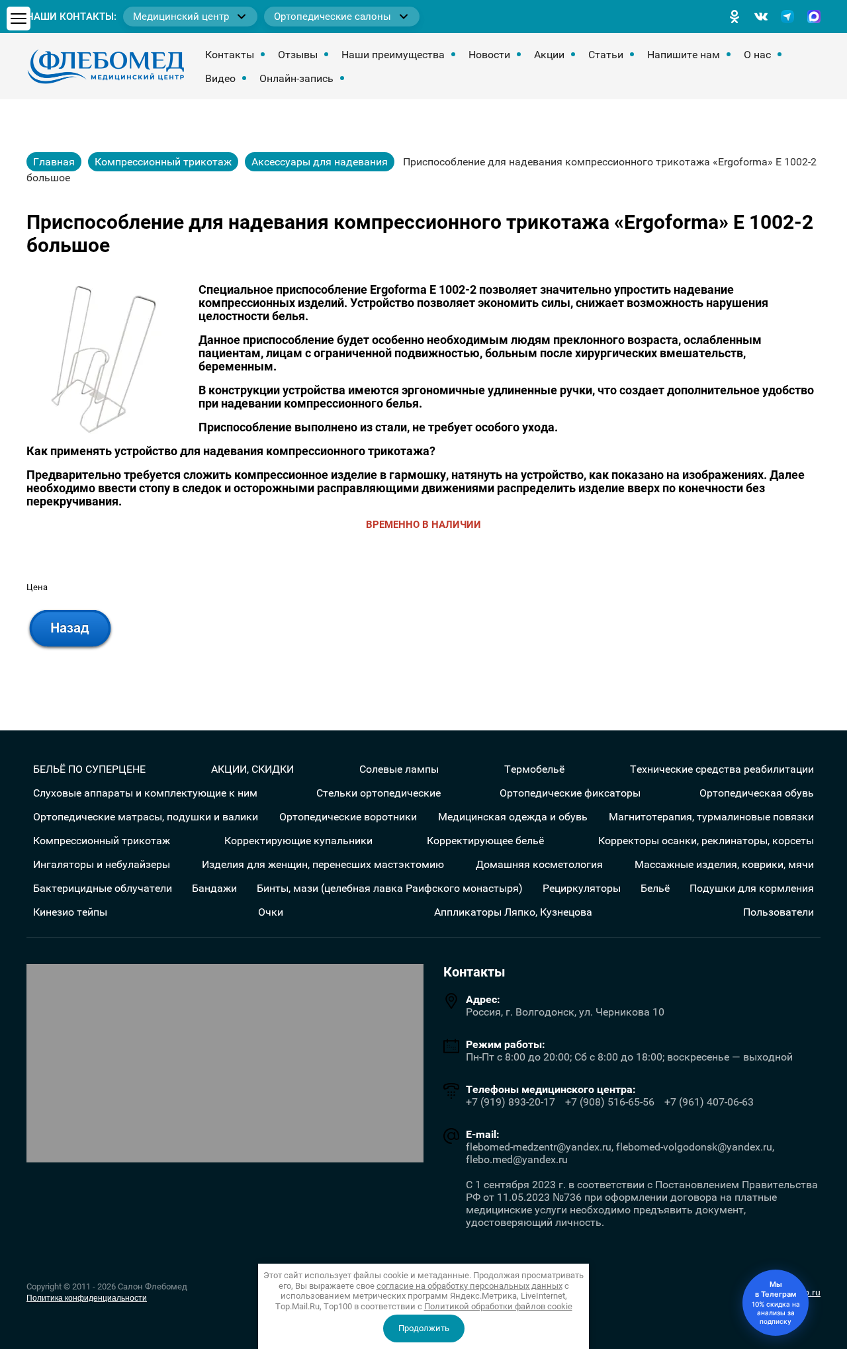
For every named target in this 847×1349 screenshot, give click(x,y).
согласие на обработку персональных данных (469, 1286)
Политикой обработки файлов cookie (498, 1306)
